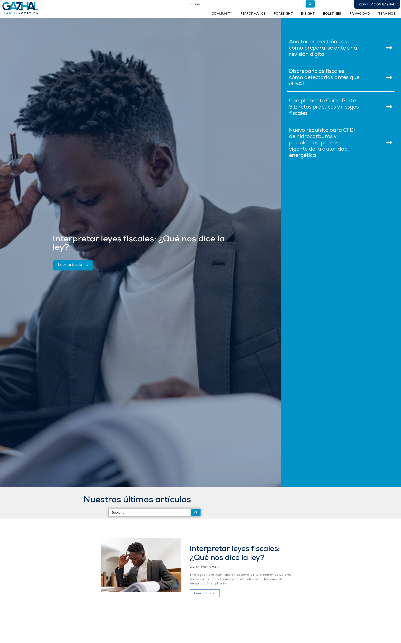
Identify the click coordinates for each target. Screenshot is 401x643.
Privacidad (359, 13)
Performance (252, 13)
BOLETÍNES (332, 13)
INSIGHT (308, 13)
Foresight (283, 13)
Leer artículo (204, 593)
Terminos (387, 13)
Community (222, 13)
